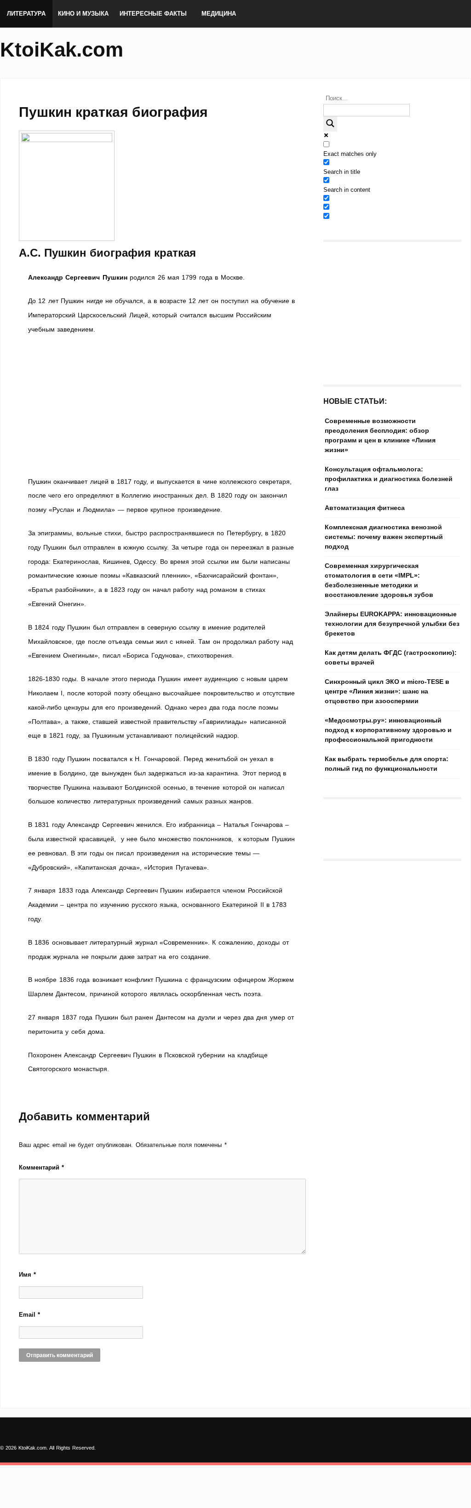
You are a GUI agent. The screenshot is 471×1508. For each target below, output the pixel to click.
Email (29, 1314)
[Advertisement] (162, 405)
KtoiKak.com (61, 49)
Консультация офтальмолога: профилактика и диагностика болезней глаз (389, 478)
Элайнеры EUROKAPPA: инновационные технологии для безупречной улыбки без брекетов (392, 623)
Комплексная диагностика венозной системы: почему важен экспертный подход (384, 536)
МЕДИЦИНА (218, 13)
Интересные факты (153, 13)
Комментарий (41, 1167)
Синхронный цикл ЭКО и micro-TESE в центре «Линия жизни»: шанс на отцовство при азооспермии (387, 691)
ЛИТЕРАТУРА (26, 13)
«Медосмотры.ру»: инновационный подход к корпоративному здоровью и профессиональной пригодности (388, 730)
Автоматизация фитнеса (365, 507)
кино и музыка (83, 13)
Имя (27, 1274)
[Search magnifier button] (330, 124)
